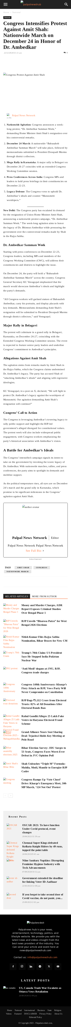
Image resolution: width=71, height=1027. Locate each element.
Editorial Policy (35, 1017)
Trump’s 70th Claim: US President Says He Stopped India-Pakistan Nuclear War (41, 656)
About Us (58, 1014)
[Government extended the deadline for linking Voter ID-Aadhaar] (13, 880)
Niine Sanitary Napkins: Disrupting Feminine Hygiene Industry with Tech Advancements (43, 864)
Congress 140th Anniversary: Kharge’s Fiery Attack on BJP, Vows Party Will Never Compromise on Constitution (44, 688)
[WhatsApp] (29, 65)
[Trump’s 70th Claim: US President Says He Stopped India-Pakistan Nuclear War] (11, 656)
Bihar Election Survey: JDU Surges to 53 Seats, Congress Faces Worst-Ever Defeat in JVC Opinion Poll (43, 751)
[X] (14, 65)
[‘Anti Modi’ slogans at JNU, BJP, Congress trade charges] (11, 672)
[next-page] (11, 796)
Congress (41, 567)
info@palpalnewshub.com (42, 957)
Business (41, 1010)
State (50, 1010)
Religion (57, 1010)
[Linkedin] (37, 65)
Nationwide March (18, 571)
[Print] (44, 65)
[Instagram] (22, 966)
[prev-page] (5, 796)
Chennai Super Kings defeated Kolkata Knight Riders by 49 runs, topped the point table (42, 846)
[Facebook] (6, 65)
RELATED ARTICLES (16, 596)
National (16, 12)
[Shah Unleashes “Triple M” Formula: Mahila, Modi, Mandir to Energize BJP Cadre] (11, 767)
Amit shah (23, 567)
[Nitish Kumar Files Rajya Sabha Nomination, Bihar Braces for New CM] (11, 642)
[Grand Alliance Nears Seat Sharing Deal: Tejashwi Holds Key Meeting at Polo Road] (11, 736)
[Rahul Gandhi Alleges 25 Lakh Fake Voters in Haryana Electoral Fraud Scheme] (11, 724)
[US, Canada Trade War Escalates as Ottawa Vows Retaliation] (10, 990)
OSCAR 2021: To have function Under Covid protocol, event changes (40, 829)
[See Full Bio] (43, 550)
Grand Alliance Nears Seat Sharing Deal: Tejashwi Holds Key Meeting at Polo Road (43, 736)
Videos (9, 1014)
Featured (18, 1014)
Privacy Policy (45, 1014)
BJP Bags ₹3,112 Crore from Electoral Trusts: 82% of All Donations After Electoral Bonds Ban (43, 704)
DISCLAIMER (30, 1014)
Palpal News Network (23, 115)
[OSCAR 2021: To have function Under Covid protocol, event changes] (13, 827)
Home (6, 12)
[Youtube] (58, 966)
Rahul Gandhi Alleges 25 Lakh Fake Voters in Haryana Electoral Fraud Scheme (42, 720)
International (29, 1010)
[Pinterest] (21, 65)
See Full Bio (33, 550)
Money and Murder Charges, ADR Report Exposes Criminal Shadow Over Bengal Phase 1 (41, 609)
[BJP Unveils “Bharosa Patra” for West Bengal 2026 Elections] (11, 626)
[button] (5, 4)
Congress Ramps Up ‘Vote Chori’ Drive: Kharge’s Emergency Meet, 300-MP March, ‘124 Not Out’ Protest (44, 783)
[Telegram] (40, 966)
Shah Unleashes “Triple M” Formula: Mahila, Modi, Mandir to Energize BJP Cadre (44, 767)
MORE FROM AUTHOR (44, 596)
